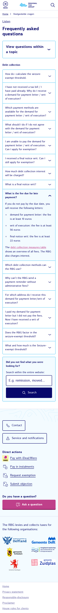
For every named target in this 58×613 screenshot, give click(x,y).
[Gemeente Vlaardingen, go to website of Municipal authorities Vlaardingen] (14, 565)
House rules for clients (15, 608)
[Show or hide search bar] (52, 5)
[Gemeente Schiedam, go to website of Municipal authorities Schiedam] (14, 552)
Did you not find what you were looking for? (25, 367)
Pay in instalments (22, 467)
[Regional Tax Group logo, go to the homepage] (29, 5)
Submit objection (21, 484)
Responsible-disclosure (15, 597)
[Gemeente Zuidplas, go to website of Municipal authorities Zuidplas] (43, 562)
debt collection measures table (28, 247)
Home (5, 14)
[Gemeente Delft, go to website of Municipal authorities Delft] (43, 540)
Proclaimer (8, 603)
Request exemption (23, 475)
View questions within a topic (25, 49)
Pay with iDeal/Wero (23, 458)
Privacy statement (12, 592)
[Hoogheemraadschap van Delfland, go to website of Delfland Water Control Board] (14, 541)
